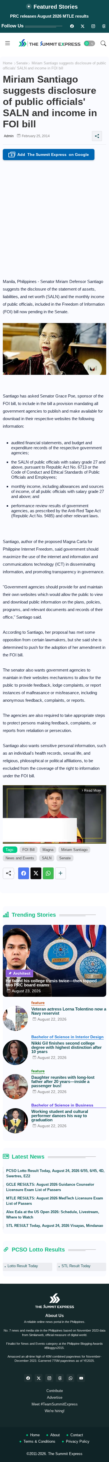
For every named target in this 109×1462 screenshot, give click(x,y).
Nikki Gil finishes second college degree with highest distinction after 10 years (66, 1047)
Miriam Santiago (74, 850)
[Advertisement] (54, 217)
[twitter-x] (38, 1378)
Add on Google (49, 155)
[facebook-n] (72, 26)
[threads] (104, 26)
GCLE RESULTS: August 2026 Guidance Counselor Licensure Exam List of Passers (50, 1187)
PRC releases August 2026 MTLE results (49, 16)
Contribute (54, 1391)
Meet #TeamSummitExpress (55, 1404)
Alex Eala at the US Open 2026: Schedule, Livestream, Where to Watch (52, 1215)
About (55, 1435)
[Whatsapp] (48, 873)
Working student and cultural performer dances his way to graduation (59, 1115)
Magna (47, 850)
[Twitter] (35, 873)
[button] (89, 43)
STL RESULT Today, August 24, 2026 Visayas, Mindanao (54, 1226)
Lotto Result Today (23, 1266)
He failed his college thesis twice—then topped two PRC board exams (51, 983)
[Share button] (60, 873)
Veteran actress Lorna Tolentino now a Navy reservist (68, 1011)
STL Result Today (76, 1266)
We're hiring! (55, 1411)
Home (7, 63)
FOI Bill (28, 850)
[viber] (70, 1378)
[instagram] (93, 26)
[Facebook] (23, 873)
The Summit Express (65, 1454)
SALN (46, 858)
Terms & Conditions (39, 1441)
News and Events (20, 858)
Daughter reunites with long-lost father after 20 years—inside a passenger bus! (62, 1081)
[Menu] (7, 43)
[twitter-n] (82, 26)
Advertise (54, 1397)
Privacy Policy (77, 1441)
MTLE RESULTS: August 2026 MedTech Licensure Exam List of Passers (54, 1201)
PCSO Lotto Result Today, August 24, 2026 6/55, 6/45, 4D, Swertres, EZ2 (55, 1173)
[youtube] (81, 1378)
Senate (22, 63)
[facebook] (28, 1378)
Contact (76, 1435)
